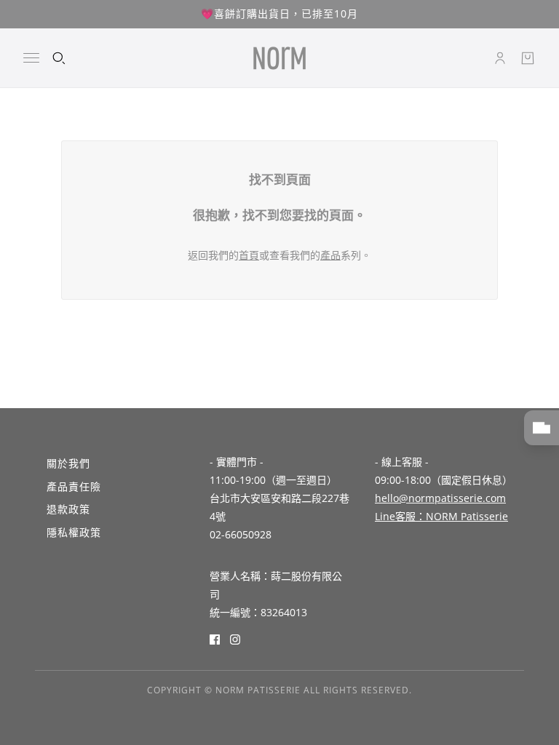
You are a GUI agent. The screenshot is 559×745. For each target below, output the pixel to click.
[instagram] (235, 638)
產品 (330, 255)
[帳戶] (500, 58)
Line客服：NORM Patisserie (441, 516)
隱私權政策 (74, 532)
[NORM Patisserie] (279, 58)
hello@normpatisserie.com (440, 498)
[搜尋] (59, 58)
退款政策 (68, 509)
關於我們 (68, 463)
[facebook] (215, 638)
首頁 (249, 255)
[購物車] (528, 58)
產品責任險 (74, 486)
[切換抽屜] (31, 58)
